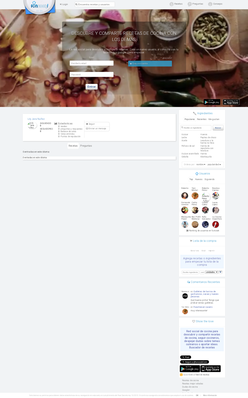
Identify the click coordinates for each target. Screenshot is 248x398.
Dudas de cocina (190, 387)
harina (203, 154)
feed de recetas (202, 375)
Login (65, 4)
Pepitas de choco (208, 137)
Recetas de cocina (40, 8)
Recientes (202, 119)
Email (204, 251)
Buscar (218, 128)
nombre (199, 164)
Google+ (186, 390)
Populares (190, 119)
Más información (210, 395)
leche (184, 137)
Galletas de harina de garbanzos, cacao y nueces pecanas (204, 294)
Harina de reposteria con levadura (207, 148)
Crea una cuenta (140, 63)
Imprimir (212, 251)
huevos (203, 134)
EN (41, 11)
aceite (184, 140)
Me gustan (214, 119)
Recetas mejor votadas (192, 383)
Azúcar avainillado (190, 154)
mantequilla (206, 157)
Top (191, 179)
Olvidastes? (109, 79)
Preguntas (86, 145)
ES (37, 11)
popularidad (213, 164)
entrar (91, 86)
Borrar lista (195, 251)
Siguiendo (209, 179)
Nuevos (198, 179)
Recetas (73, 145)
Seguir (91, 124)
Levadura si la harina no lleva (207, 141)
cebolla (185, 157)
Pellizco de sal (188, 146)
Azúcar (185, 134)
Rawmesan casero (203, 307)
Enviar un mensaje (97, 128)
